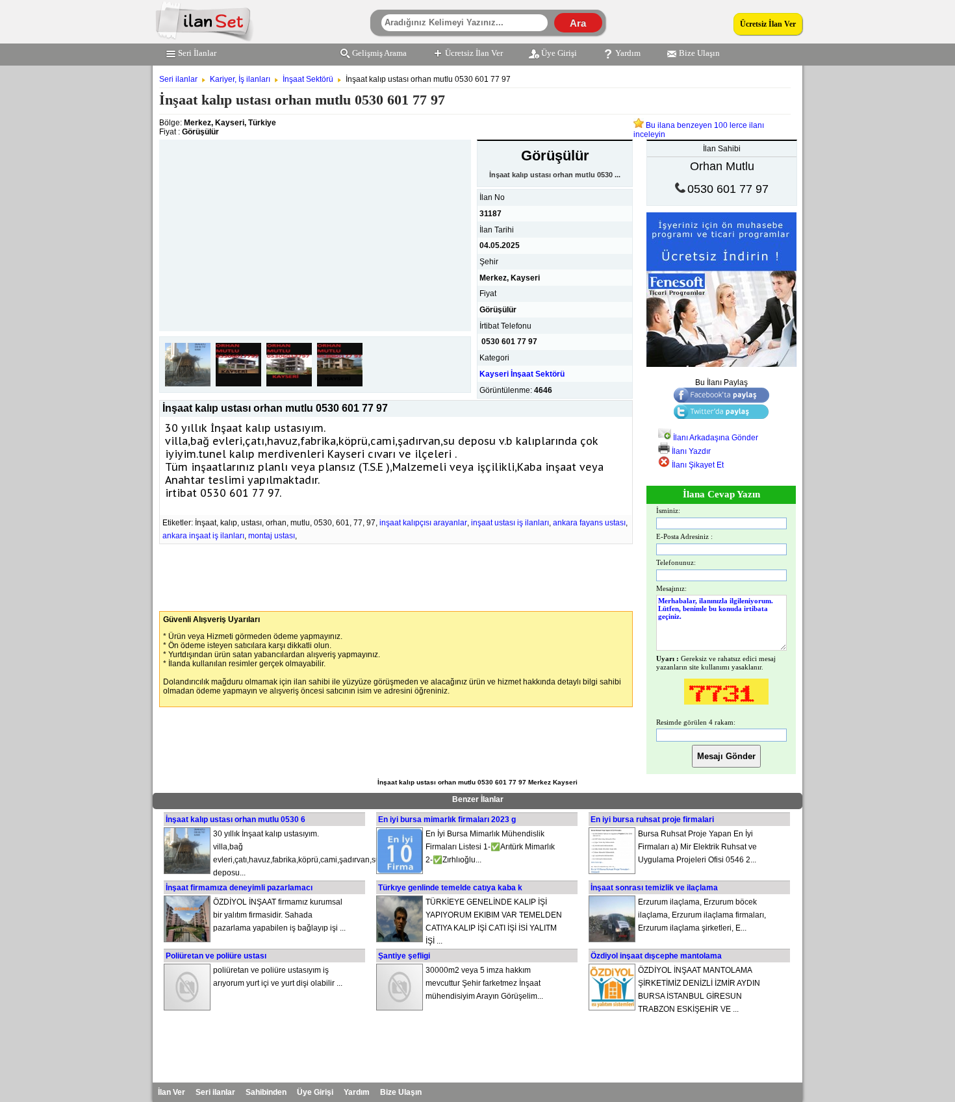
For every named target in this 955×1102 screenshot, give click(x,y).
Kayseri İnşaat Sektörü (522, 374)
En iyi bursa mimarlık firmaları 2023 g (447, 819)
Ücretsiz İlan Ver (768, 24)
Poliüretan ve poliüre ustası (216, 955)
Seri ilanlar (178, 79)
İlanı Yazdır (690, 451)
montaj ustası (271, 535)
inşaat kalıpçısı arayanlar (423, 522)
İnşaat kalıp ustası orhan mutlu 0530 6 (235, 819)
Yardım (628, 53)
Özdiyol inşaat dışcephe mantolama (656, 955)
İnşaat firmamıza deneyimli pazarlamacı (239, 887)
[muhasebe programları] (721, 364)
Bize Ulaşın (699, 53)
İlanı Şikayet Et (697, 465)
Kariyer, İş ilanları (240, 79)
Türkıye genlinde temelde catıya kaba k (450, 887)
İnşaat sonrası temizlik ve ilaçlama (654, 887)
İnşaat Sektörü (308, 79)
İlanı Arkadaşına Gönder (714, 437)
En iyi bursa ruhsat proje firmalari (652, 819)
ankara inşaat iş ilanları (203, 535)
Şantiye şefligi (404, 955)
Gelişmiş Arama (379, 53)
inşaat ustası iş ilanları (510, 522)
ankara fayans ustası (589, 522)
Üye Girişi (559, 53)
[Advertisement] (315, 230)
